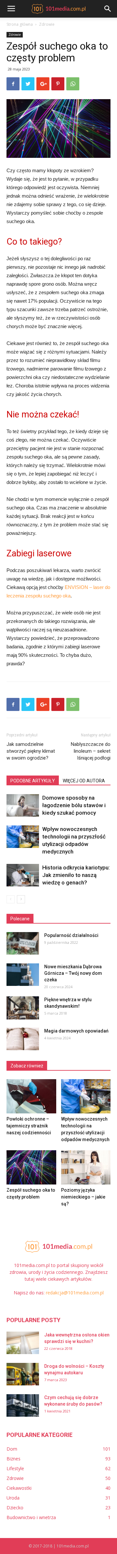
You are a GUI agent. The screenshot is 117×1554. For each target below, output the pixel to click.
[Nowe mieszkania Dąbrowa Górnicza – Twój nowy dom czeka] (22, 974)
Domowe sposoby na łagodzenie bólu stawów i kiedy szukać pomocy (74, 805)
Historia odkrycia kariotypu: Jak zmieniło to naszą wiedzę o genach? (76, 875)
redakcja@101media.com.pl (75, 1293)
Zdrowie (47, 24)
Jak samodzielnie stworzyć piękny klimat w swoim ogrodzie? (30, 751)
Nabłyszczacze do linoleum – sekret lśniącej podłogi (90, 751)
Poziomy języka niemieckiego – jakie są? (83, 1196)
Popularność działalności (71, 935)
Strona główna (19, 24)
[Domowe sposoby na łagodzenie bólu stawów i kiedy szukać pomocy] (22, 805)
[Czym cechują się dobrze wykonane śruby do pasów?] (22, 1405)
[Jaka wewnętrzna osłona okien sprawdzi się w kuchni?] (22, 1343)
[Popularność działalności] (22, 943)
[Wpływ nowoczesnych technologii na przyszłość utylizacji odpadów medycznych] (22, 836)
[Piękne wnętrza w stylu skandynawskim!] (22, 1007)
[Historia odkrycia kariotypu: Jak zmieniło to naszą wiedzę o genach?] (22, 875)
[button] (108, 9)
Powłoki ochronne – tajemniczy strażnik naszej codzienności (28, 1125)
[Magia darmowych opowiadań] (22, 1039)
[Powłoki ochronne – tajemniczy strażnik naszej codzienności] (31, 1096)
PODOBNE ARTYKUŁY (32, 780)
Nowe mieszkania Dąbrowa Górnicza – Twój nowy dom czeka (73, 973)
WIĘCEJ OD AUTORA (84, 780)
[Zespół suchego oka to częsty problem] (31, 1167)
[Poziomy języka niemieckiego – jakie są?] (86, 1167)
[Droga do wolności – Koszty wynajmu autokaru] (22, 1374)
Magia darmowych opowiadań (76, 1030)
